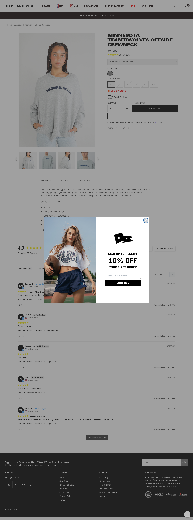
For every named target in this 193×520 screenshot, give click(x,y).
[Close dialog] (145, 220)
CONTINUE (123, 283)
